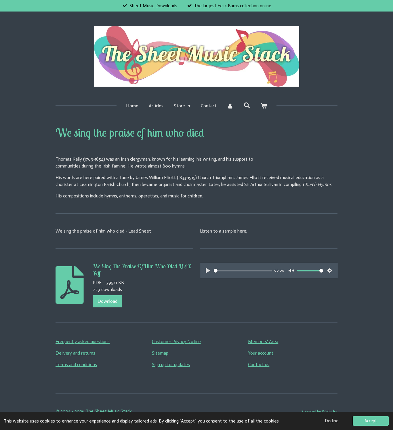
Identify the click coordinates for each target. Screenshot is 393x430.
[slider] (243, 270)
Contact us (258, 364)
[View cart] (263, 106)
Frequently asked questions (83, 341)
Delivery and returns (75, 353)
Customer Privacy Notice (176, 341)
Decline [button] (331, 420)
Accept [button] (371, 420)
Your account (260, 353)
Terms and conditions (76, 364)
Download (107, 301)
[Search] (247, 105)
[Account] (230, 106)
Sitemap (160, 353)
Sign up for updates (171, 364)
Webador (329, 411)
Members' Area (263, 341)
